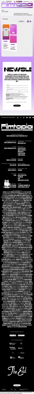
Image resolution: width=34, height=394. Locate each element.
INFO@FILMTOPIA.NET (8, 117)
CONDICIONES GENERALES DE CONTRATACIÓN (23, 389)
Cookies (11, 389)
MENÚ (3, 1)
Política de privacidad (4, 389)
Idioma (19, 91)
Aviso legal (15, 389)
